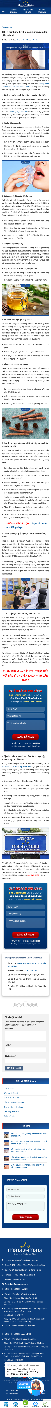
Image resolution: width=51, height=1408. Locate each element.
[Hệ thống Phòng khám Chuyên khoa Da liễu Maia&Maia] (25, 3)
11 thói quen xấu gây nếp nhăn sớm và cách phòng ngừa (28, 1134)
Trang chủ (5, 27)
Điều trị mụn (9, 1088)
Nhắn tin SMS (45, 1406)
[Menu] (3, 11)
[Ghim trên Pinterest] (32, 1005)
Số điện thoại (10, 1056)
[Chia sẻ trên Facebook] (19, 1005)
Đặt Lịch (6, 1406)
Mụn (11, 27)
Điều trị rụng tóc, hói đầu (14, 1102)
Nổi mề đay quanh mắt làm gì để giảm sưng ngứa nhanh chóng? (29, 1158)
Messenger (35, 1406)
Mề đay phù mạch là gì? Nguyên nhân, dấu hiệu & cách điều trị (28, 1150)
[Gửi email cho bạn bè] (28, 1005)
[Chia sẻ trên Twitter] (23, 1005)
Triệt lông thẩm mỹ (11, 1111)
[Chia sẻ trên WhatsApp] (15, 1005)
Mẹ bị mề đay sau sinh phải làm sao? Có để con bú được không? (29, 1142)
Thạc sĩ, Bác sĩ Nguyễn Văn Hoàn (28, 40)
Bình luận (9, 1029)
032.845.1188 (31, 970)
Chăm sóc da (9, 1116)
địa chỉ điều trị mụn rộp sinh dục (16, 766)
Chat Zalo (15, 1406)
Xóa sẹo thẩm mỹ (11, 1093)
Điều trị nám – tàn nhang (13, 1107)
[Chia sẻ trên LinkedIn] (36, 1005)
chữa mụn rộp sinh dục (18, 111)
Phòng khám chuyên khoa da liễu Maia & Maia (28, 1399)
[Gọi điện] (25, 1403)
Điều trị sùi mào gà (11, 1098)
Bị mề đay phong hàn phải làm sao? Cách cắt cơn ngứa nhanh (27, 1166)
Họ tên (8, 1045)
